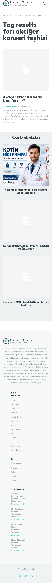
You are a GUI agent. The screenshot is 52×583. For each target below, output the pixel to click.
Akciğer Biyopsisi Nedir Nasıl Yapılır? (22, 99)
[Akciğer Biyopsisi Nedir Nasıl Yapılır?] (26, 70)
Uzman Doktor (10, 106)
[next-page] (28, 312)
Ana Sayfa (8, 16)
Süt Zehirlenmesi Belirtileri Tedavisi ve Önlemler (26, 247)
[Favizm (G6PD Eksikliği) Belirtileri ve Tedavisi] (26, 277)
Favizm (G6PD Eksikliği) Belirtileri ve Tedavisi (26, 303)
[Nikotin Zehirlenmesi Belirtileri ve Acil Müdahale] (26, 165)
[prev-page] (23, 312)
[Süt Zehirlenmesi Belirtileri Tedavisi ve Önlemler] (26, 221)
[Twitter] (32, 576)
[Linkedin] (26, 576)
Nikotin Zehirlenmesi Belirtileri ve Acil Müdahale (26, 191)
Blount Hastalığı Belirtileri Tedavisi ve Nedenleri (18, 544)
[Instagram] (20, 576)
